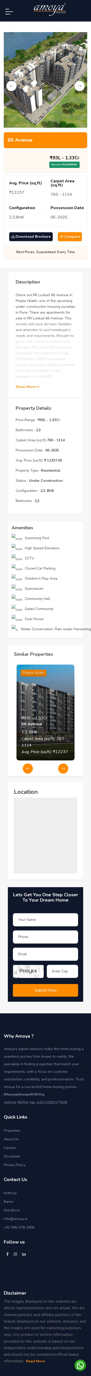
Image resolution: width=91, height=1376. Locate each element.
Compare (72, 236)
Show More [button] (26, 386)
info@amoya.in (16, 1218)
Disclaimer (12, 1156)
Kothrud (10, 1193)
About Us (11, 1139)
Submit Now (46, 990)
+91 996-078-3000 (19, 1227)
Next (80, 86)
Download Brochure (33, 236)
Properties (12, 1130)
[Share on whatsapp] (80, 1365)
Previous (11, 86)
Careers (10, 1147)
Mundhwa (12, 1210)
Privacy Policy (15, 1165)
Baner (8, 1201)
